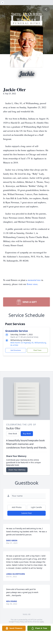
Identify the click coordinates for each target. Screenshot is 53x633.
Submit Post (26, 513)
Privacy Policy (19, 622)
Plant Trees (37, 350)
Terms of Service (33, 622)
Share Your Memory (16, 469)
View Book (12, 433)
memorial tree (34, 280)
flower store (32, 284)
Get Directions (16, 350)
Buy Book (27, 433)
